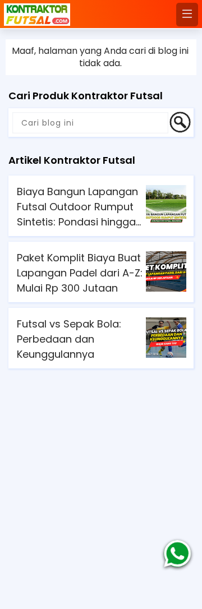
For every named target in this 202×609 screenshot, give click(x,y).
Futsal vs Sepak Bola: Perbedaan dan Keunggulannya (69, 339)
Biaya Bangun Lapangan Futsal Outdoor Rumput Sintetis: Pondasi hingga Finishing (77, 206)
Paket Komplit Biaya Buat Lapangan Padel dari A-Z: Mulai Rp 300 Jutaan (80, 273)
